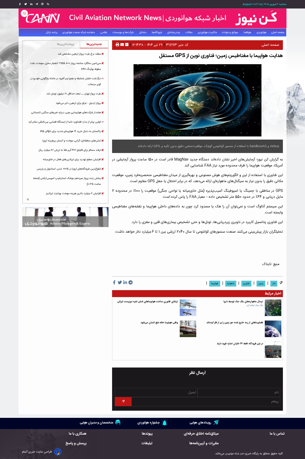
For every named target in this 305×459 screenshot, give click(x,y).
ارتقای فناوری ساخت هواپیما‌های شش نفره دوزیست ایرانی (147, 302)
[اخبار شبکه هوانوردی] (152, 18)
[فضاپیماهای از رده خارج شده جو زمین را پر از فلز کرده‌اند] (273, 329)
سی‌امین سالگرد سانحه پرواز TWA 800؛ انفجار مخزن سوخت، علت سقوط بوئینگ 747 (65, 66)
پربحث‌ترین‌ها (65, 44)
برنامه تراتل (52, 32)
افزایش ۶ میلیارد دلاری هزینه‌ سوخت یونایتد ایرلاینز (73, 193)
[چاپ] (117, 45)
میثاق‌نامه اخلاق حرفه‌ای (201, 434)
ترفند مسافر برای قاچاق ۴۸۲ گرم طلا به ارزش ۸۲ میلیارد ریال (69, 150)
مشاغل (143, 32)
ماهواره (230, 284)
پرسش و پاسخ (75, 443)
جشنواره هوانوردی (148, 422)
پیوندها (147, 434)
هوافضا (248, 32)
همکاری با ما (77, 434)
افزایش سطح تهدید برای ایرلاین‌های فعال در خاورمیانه (72, 159)
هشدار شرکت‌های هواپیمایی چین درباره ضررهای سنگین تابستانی (66, 112)
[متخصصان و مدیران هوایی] (65, 217)
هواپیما (214, 284)
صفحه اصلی (277, 32)
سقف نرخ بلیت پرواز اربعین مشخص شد (79, 54)
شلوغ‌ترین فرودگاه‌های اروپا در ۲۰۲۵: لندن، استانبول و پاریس (69, 169)
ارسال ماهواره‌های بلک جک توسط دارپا (243, 302)
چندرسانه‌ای (174, 32)
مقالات (189, 32)
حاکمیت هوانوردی (207, 32)
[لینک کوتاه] (127, 45)
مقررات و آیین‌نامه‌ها (204, 443)
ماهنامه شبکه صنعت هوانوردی (79, 32)
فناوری (246, 284)
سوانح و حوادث (230, 32)
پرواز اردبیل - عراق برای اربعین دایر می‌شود (78, 103)
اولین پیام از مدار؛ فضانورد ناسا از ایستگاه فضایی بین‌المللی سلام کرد (64, 122)
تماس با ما (277, 434)
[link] (47, 4)
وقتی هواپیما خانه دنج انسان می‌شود (159, 323)
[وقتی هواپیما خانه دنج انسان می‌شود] (188, 329)
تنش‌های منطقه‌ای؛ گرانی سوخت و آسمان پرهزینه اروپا (71, 140)
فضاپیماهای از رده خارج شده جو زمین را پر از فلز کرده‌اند (235, 323)
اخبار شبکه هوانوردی (234, 454)
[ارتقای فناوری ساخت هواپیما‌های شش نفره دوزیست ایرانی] (188, 308)
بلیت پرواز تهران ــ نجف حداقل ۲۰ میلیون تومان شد (73, 93)
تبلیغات (146, 443)
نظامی (104, 32)
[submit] (123, 401)
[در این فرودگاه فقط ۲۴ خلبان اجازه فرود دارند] (273, 350)
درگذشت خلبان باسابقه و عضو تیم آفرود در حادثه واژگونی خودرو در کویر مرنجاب (65, 81)
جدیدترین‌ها (94, 44)
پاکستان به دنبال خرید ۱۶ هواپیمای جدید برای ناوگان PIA (70, 131)
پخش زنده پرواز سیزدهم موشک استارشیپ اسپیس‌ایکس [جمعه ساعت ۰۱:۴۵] (67, 181)
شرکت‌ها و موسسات (123, 32)
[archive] (28, 200)
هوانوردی (261, 32)
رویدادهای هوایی (200, 422)
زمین (260, 284)
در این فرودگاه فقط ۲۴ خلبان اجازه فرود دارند (240, 344)
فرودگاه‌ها (157, 32)
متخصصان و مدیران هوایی (96, 422)
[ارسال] (121, 45)
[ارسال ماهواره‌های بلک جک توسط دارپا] (273, 308)
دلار (274, 284)
